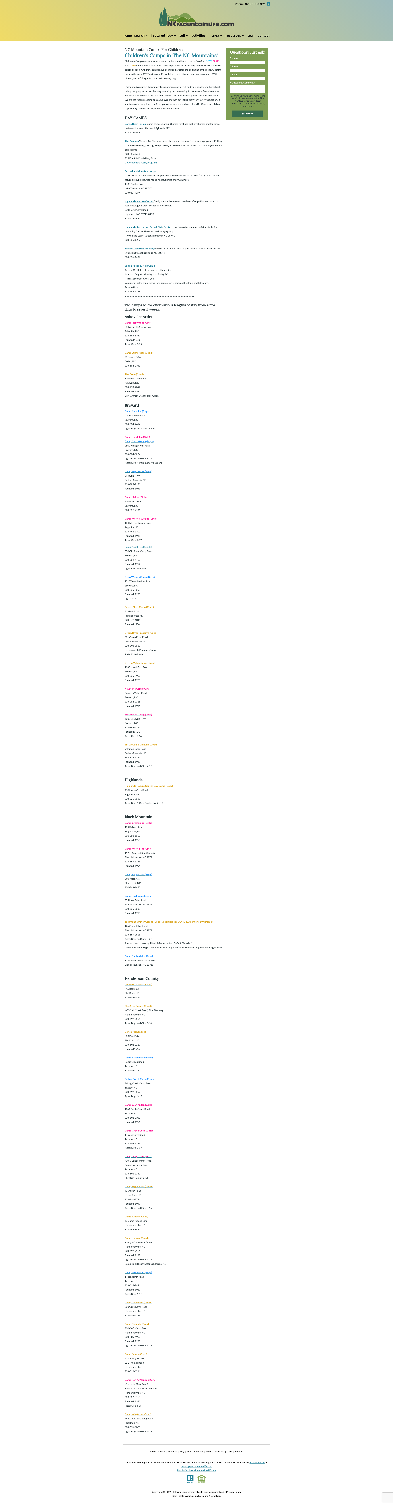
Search (161, 1451)
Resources (219, 1451)
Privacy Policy (233, 1491)
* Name (234, 58)
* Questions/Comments (242, 82)
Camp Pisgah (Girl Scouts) (138, 546)
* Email (233, 74)
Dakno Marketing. (211, 1495)
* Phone (234, 66)
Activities (198, 1451)
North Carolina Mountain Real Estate (196, 1470)
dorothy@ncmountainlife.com (196, 1466)
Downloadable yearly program (141, 162)
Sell (189, 1451)
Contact (264, 35)
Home (127, 35)
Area (208, 1451)
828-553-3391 (257, 1462)
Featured (158, 35)
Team (251, 35)
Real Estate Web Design (185, 1495)
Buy (182, 1451)
